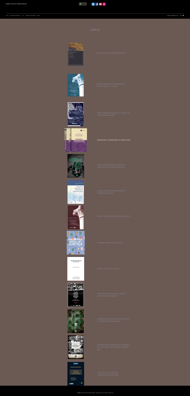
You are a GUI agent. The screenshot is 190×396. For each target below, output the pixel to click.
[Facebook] (96, 4)
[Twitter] (93, 4)
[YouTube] (100, 4)
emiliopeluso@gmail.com (172, 15)
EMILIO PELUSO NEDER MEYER (16, 4)
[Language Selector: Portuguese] (83, 4)
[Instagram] (104, 4)
